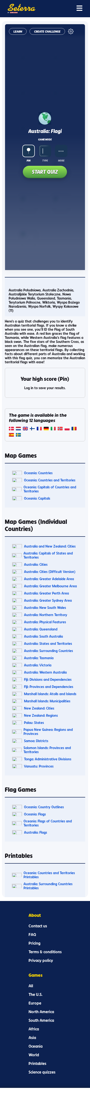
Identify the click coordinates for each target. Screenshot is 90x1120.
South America (41, 1020)
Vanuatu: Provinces (39, 766)
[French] (39, 429)
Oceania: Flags (35, 814)
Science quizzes (42, 1072)
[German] (46, 429)
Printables (37, 1063)
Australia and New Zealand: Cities (50, 546)
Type (45, 160)
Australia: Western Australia (45, 672)
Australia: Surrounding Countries (48, 651)
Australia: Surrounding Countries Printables (48, 886)
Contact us (38, 926)
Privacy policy (41, 960)
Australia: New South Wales (45, 608)
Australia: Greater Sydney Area (48, 600)
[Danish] (11, 429)
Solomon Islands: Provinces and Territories (47, 750)
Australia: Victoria (37, 665)
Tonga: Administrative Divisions (47, 759)
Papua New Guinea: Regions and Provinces (48, 731)
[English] (25, 429)
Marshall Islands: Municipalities (47, 701)
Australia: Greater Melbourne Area (50, 586)
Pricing (34, 943)
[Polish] (67, 429)
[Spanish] (11, 435)
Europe (35, 1003)
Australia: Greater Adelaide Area (49, 579)
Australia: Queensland (40, 629)
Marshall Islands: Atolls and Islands (50, 694)
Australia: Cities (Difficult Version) (49, 572)
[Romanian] (74, 429)
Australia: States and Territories (48, 643)
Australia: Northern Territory (45, 615)
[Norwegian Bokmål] (60, 429)
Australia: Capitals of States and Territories (48, 555)
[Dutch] (18, 429)
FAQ (32, 934)
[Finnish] (32, 429)
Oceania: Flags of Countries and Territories (48, 823)
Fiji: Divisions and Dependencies (48, 679)
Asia (32, 1037)
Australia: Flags (35, 832)
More (61, 160)
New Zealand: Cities (39, 708)
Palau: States (34, 723)
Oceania (35, 1046)
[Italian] (53, 429)
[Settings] (71, 31)
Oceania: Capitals (37, 498)
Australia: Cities (36, 564)
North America (41, 1011)
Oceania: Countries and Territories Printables (49, 875)
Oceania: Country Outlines (44, 807)
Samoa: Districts (36, 741)
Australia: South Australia (43, 636)
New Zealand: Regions (41, 715)
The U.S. (35, 994)
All (31, 985)
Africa (34, 1029)
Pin (28, 160)
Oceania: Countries (38, 473)
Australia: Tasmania (39, 658)
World (34, 1054)
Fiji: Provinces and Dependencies (48, 687)
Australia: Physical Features (45, 622)
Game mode (45, 139)
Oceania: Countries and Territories (49, 480)
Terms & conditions (45, 951)
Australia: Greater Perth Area (46, 593)
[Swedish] (18, 435)
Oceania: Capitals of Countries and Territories (50, 489)
